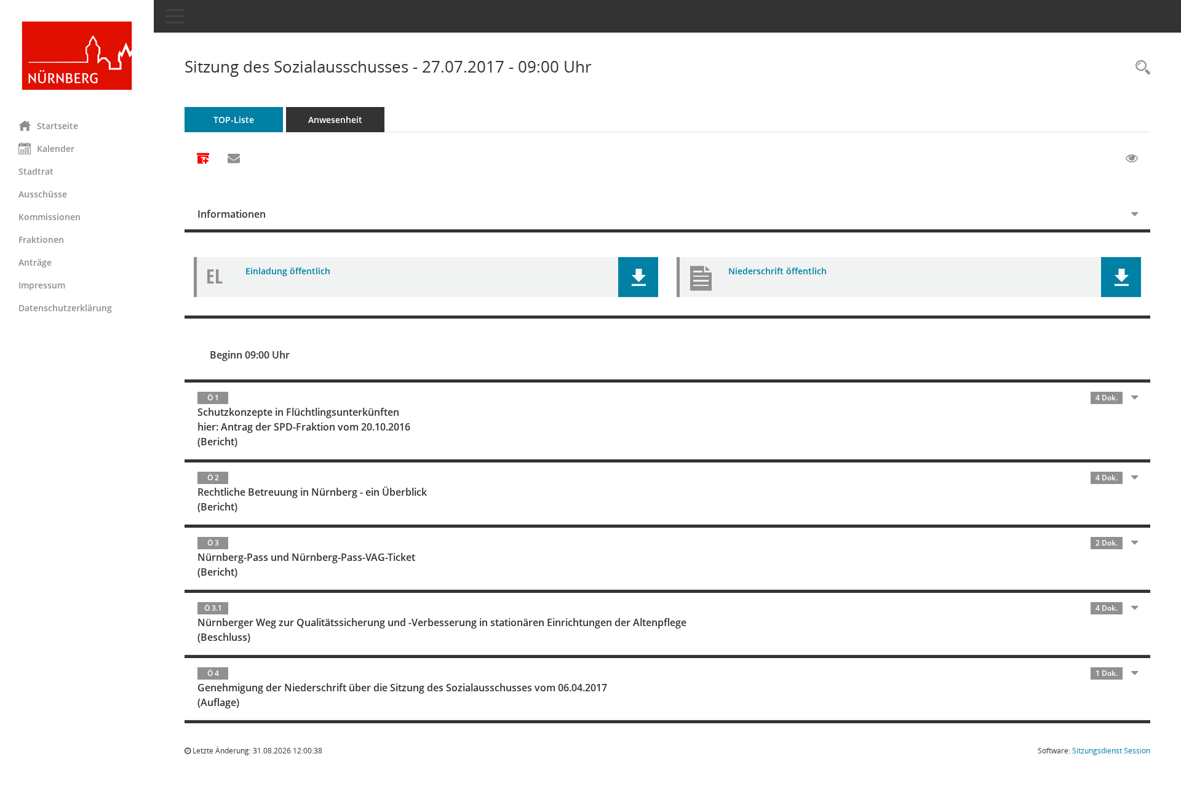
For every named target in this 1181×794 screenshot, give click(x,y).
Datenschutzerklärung (65, 308)
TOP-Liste (233, 119)
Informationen (231, 214)
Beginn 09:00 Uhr (250, 355)
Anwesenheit (335, 119)
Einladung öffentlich (287, 271)
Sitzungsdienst (1111, 750)
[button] (638, 277)
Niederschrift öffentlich (777, 271)
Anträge (35, 262)
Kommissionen (49, 217)
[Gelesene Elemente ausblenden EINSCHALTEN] (1131, 159)
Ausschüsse (42, 194)
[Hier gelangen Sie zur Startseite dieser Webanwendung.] (77, 56)
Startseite (57, 126)
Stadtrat (36, 171)
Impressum (41, 285)
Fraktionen (41, 239)
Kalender (55, 148)
